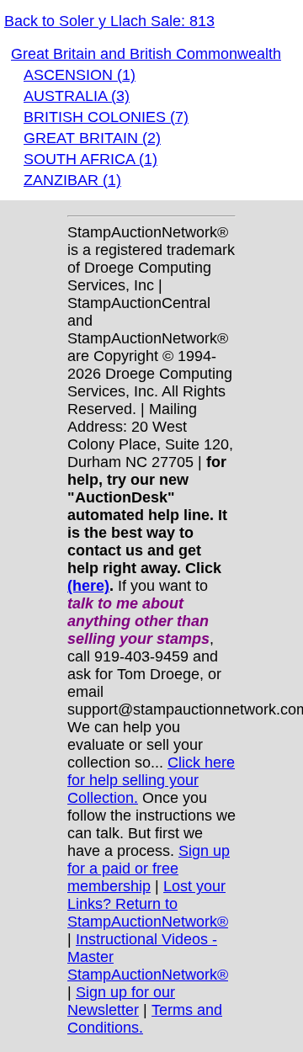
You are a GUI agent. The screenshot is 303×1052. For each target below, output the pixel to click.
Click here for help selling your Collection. (151, 780)
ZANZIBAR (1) (72, 180)
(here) (88, 585)
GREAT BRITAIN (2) (92, 138)
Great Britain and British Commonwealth (146, 53)
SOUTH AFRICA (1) (90, 159)
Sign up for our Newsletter (121, 1001)
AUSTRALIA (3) (77, 96)
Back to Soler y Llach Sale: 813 (109, 21)
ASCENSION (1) (80, 74)
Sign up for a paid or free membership (148, 868)
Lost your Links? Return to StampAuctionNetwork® (147, 904)
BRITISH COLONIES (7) (106, 117)
